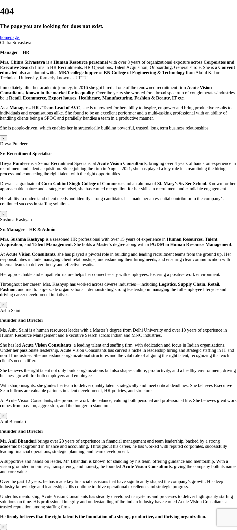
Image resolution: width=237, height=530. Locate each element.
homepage (10, 37)
